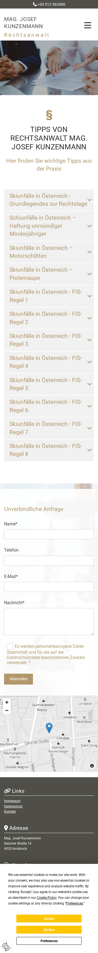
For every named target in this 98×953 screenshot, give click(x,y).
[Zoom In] (7, 702)
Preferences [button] (74, 903)
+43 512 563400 (51, 4)
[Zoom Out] (7, 710)
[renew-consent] (6, 947)
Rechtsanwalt (27, 35)
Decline (49, 930)
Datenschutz (13, 806)
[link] (89, 200)
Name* (10, 524)
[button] (83, 25)
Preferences (49, 941)
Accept (49, 919)
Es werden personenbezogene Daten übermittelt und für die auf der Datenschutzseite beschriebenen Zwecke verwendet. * (46, 654)
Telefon (11, 550)
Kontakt (10, 811)
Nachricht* (14, 602)
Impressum (12, 801)
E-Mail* (11, 576)
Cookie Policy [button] (46, 898)
